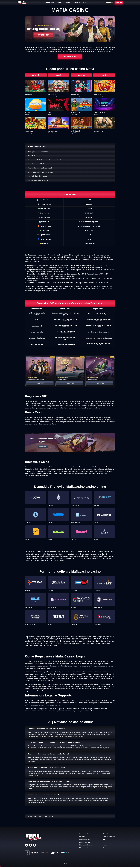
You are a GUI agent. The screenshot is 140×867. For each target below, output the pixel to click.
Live (57, 75)
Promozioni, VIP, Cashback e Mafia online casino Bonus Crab (47, 160)
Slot (103, 75)
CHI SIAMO (31, 156)
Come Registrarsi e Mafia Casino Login (40, 172)
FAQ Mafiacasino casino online (38, 180)
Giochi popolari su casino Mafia (38, 152)
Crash (80, 75)
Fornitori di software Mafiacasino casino (40, 168)
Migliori (34, 75)
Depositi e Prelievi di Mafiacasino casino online (43, 164)
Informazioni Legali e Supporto (37, 176)
